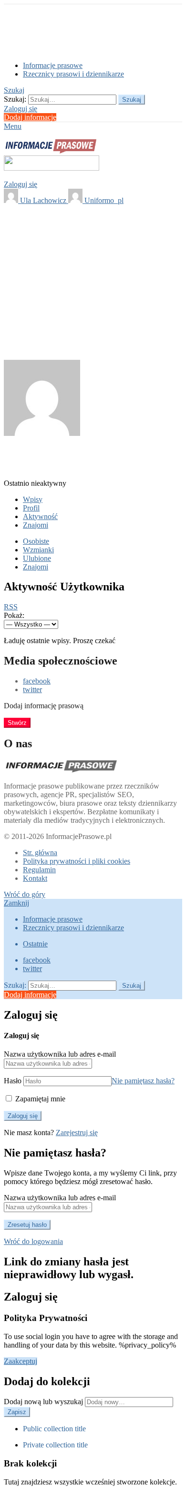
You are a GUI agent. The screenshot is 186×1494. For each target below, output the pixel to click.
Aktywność (40, 516)
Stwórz (17, 722)
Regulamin (39, 870)
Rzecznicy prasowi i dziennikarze (73, 74)
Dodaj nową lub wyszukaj (44, 1402)
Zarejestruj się (77, 1132)
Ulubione (37, 558)
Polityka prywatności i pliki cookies (76, 861)
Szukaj (131, 99)
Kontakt (35, 878)
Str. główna (40, 852)
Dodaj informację (30, 117)
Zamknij (16, 903)
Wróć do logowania (33, 1241)
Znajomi (35, 525)
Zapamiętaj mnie (39, 1099)
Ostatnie (35, 944)
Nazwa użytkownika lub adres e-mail (60, 1054)
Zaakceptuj (20, 1361)
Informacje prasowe (53, 65)
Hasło (12, 1081)
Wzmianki (38, 550)
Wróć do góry (24, 894)
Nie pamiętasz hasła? (143, 1081)
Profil (31, 508)
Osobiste (36, 541)
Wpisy (32, 499)
